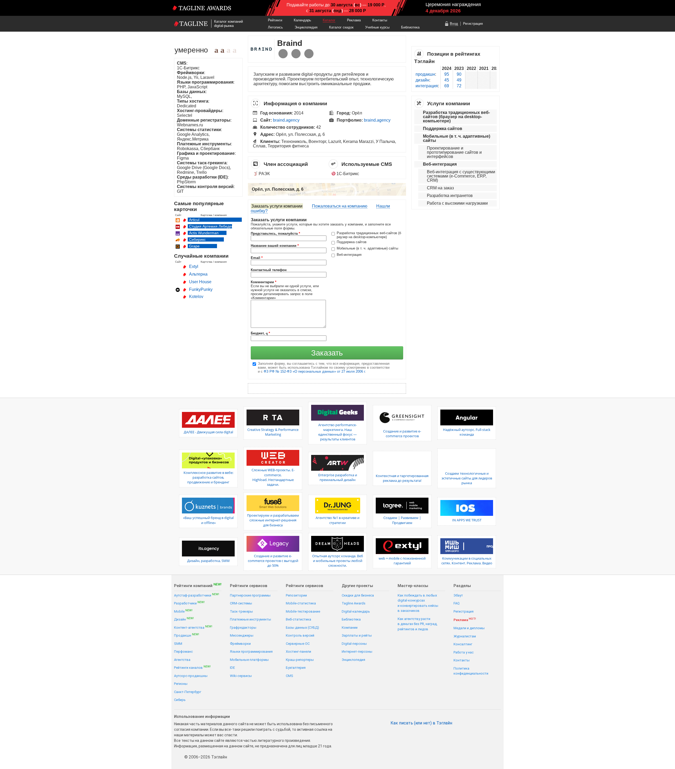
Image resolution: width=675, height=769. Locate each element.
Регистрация (473, 24)
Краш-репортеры (300, 660)
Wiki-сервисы (241, 676)
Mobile (183, 611)
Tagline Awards (353, 603)
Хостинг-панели (298, 651)
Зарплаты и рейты (357, 635)
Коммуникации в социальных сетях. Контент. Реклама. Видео (466, 560)
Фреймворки (240, 644)
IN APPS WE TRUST (466, 520)
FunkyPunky (201, 289)
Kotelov (196, 296)
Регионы (180, 684)
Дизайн (184, 619)
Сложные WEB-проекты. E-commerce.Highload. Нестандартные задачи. (273, 477)
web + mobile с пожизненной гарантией (402, 560)
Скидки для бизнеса (358, 595)
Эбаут (458, 595)
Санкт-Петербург (187, 692)
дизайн (422, 80)
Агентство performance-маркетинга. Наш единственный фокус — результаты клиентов (337, 432)
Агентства (182, 660)
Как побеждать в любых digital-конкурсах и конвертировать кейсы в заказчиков (418, 603)
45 (446, 80)
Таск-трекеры (241, 611)
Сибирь (180, 700)
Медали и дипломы (469, 628)
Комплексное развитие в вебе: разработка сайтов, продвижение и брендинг (208, 477)
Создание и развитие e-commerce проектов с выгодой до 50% (273, 561)
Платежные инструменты (250, 619)
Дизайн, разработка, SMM (208, 560)
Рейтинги (275, 20)
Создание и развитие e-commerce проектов (402, 433)
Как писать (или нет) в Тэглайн (421, 723)
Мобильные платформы (249, 660)
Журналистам (465, 636)
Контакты (379, 20)
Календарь (302, 20)
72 (459, 86)
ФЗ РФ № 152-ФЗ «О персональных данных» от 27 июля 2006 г (314, 371)
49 (459, 80)
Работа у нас (464, 652)
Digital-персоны (354, 644)
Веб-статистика (298, 619)
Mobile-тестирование (303, 611)
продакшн (425, 74)
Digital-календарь (356, 611)
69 (446, 86)
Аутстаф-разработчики (196, 595)
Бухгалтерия (296, 668)
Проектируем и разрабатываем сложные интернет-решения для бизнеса (273, 520)
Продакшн (186, 635)
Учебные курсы (377, 27)
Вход (454, 24)
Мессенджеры (241, 635)
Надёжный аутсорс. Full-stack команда (466, 432)
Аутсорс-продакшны (191, 676)
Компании (350, 627)
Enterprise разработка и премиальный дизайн (337, 477)
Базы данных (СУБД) (302, 627)
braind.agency (286, 120)
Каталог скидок (341, 27)
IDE (232, 668)
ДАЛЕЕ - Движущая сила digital (208, 432)
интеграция (427, 86)
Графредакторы (243, 627)
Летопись (275, 27)
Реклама (354, 20)
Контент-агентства (193, 627)
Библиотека (410, 27)
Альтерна (198, 274)
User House (200, 282)
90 (459, 74)
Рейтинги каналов (192, 667)
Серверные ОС (298, 644)
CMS (289, 676)
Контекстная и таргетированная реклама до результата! (402, 478)
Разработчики (189, 603)
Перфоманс (183, 651)
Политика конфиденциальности (471, 671)
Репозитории (296, 595)
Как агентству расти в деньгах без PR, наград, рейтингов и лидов (417, 624)
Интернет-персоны (357, 651)
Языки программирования (251, 651)
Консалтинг (463, 644)
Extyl (193, 266)
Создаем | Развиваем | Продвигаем (402, 520)
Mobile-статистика (301, 603)
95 (446, 74)
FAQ (457, 603)
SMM (178, 644)
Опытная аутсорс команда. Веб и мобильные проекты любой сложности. (337, 561)
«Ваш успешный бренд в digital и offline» (208, 520)
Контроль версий (300, 635)
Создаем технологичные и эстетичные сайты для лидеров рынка (467, 478)
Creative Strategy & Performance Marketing (272, 432)
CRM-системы (241, 603)
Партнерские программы (250, 595)
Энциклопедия (306, 27)
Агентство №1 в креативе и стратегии (337, 520)
